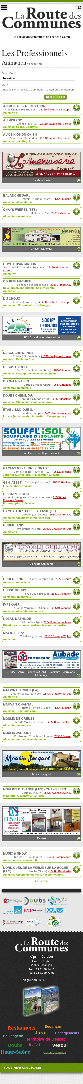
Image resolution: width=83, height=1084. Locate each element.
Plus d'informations (76, 108)
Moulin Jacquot (41, 774)
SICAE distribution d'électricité (41, 337)
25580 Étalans (62, 384)
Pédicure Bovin (26, 359)
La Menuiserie (41, 180)
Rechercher (55, 97)
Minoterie (9, 795)
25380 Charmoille (60, 514)
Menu (4, 8)
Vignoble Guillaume (41, 563)
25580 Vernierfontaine (57, 622)
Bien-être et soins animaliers (22, 625)
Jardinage (9, 474)
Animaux (9, 126)
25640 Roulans (62, 482)
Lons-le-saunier (53, 1053)
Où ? (5, 84)
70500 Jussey (62, 736)
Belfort (34, 1045)
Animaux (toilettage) (16, 141)
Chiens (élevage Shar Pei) (33, 517)
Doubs (15, 1045)
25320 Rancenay (60, 284)
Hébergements (67, 1033)
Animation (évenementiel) (20, 860)
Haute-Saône (15, 1052)
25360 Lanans (62, 370)
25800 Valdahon (61, 213)
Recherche (79, 8)
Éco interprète (45, 287)
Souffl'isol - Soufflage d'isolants (41, 453)
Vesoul (60, 1045)
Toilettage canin (26, 710)
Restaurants (22, 1028)
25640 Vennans (61, 607)
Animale (27, 485)
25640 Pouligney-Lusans (56, 356)
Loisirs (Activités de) (16, 416)
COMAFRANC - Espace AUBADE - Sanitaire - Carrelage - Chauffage (42, 673)
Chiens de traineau (28, 874)
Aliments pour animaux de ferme (24, 739)
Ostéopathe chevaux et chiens (36, 373)
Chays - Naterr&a (41, 248)
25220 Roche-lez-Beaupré (55, 109)
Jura (40, 1032)
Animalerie (10, 112)
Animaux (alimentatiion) (19, 201)
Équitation (33, 126)
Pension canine (53, 874)
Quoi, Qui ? (9, 73)
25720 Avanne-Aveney (57, 413)
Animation (10, 273)
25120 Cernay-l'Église (57, 636)
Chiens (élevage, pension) (33, 401)
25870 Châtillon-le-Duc (57, 528)
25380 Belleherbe (60, 871)
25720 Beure (63, 578)
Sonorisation (26, 305)
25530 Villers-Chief (59, 722)
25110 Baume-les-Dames (55, 123)
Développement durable (19, 287)
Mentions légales (28, 1067)
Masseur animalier (54, 625)
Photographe (11, 503)
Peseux (41, 838)
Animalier (28, 503)
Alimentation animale (17, 216)
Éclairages (43, 305)
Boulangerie (13, 1036)
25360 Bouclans (61, 398)
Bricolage (24, 474)
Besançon (53, 1026)
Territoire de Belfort (45, 1039)
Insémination (11, 485)
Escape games (56, 416)
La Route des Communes (41, 18)
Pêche (20, 126)
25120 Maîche (62, 198)
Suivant (43, 880)
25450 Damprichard (59, 856)
